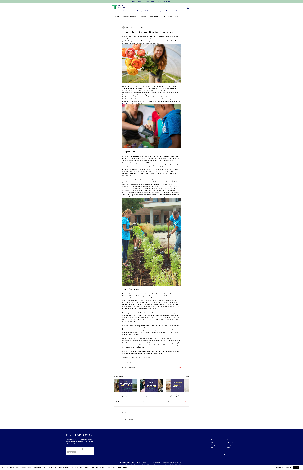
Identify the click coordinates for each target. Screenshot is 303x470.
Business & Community (129, 16)
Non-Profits (138, 357)
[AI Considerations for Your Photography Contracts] (125, 385)
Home (212, 440)
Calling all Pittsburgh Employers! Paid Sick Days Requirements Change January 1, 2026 (177, 396)
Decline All (288, 467)
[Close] (301, 467)
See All (187, 376)
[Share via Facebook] (123, 362)
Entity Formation (167, 16)
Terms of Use (230, 442)
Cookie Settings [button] (279, 467)
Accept (296, 467)
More (176, 16)
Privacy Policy (231, 445)
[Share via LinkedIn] (131, 362)
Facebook (227, 455)
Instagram (220, 455)
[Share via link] (134, 362)
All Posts (116, 16)
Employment (142, 16)
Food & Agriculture (154, 16)
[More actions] (180, 27)
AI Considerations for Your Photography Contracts (124, 396)
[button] (188, 8)
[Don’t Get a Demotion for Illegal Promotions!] (151, 385)
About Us (213, 442)
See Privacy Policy (122, 467)
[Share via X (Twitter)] (127, 362)
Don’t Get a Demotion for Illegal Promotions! (151, 396)
